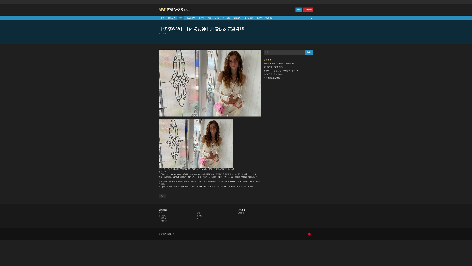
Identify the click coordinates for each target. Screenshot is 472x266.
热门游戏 (226, 18)
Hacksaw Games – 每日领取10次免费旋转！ (280, 64)
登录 (299, 10)
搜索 (309, 52)
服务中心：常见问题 (264, 18)
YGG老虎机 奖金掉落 (272, 78)
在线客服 (240, 213)
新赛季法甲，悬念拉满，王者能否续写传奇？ (281, 71)
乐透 (217, 18)
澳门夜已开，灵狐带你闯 (273, 74)
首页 (162, 18)
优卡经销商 (248, 18)
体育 (180, 18)
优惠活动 (171, 18)
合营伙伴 (237, 18)
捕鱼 (209, 18)
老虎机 (201, 18)
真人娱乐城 (190, 18)
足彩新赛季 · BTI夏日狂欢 (274, 67)
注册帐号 (308, 10)
